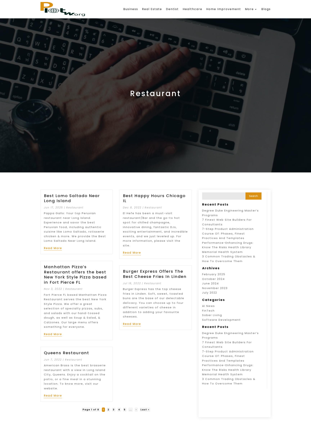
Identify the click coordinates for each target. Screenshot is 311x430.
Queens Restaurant (66, 353)
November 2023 (215, 288)
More (249, 9)
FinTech (208, 310)
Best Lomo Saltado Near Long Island (72, 198)
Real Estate (152, 9)
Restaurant (75, 207)
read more (53, 248)
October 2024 (213, 279)
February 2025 (213, 274)
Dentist (172, 9)
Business (130, 9)
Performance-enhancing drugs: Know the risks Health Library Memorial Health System (228, 247)
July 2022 (209, 292)
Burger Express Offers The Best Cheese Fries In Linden (155, 274)
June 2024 (210, 283)
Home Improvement (223, 9)
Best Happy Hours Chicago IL (154, 198)
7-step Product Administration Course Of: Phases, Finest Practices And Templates (228, 233)
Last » (145, 409)
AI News (208, 306)
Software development (221, 320)
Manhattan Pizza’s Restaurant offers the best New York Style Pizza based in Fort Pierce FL (75, 274)
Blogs (266, 9)
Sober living (212, 315)
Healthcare (192, 9)
